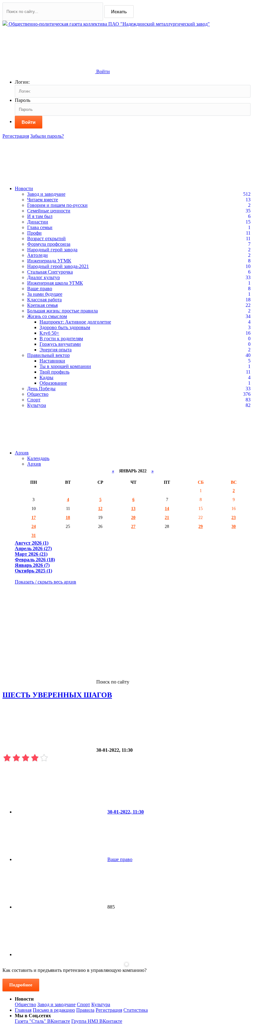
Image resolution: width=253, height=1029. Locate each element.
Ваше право (39, 288)
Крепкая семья (42, 305)
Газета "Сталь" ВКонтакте (42, 1021)
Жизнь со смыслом (47, 316)
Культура (36, 405)
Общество (37, 394)
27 (133, 526)
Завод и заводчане (46, 194)
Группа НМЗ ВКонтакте (96, 1021)
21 (167, 517)
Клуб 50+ (49, 333)
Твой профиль (54, 371)
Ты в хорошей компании (65, 366)
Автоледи (37, 255)
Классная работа (44, 299)
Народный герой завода (52, 249)
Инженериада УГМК (49, 260)
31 (33, 535)
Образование (53, 383)
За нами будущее (44, 294)
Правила (85, 1010)
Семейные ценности (48, 210)
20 (133, 517)
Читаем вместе (42, 199)
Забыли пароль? (47, 136)
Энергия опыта (55, 349)
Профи (34, 233)
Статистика (135, 1010)
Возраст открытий (46, 238)
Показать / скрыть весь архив (45, 581)
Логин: (22, 82)
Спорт (33, 399)
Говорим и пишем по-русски (57, 205)
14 (167, 508)
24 (33, 526)
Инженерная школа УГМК (55, 283)
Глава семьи (39, 227)
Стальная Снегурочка (50, 271)
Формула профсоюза (48, 244)
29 (200, 526)
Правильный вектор (48, 355)
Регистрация (15, 136)
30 (233, 526)
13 (133, 508)
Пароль (22, 100)
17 (33, 517)
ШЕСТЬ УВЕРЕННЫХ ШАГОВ (57, 695)
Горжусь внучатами (60, 344)
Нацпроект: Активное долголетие (75, 321)
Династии (37, 221)
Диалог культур (43, 277)
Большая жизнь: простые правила (62, 310)
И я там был (39, 216)
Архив (22, 452)
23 (233, 517)
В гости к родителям (61, 338)
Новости (24, 188)
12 (100, 508)
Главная (23, 1010)
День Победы (41, 388)
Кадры (46, 377)
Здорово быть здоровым (64, 327)
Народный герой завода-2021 (58, 266)
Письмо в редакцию (54, 1010)
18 (68, 517)
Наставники (52, 360)
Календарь (38, 458)
